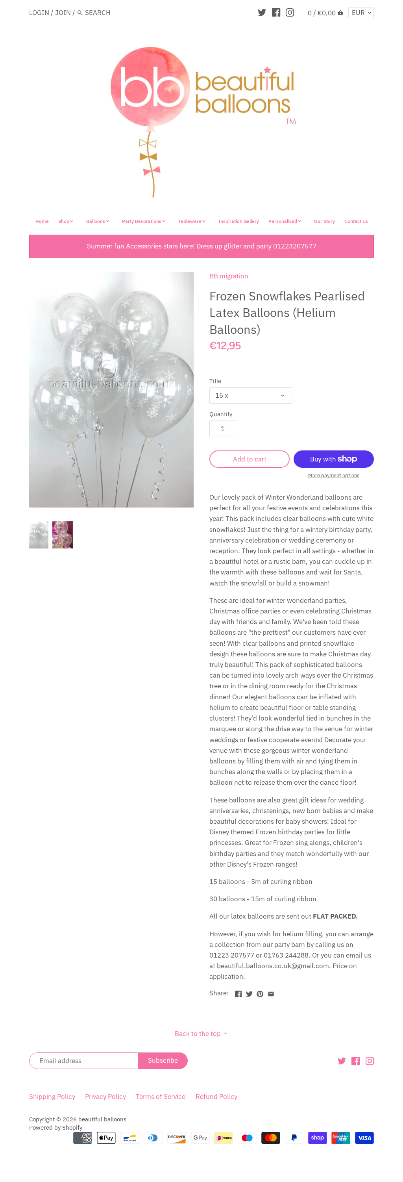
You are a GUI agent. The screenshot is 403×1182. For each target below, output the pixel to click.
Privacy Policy (105, 1096)
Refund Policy (216, 1096)
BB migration (228, 276)
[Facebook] (276, 12)
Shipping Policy (52, 1096)
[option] (38, 534)
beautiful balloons (102, 1119)
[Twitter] (262, 12)
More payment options (333, 475)
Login (39, 12)
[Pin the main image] (260, 992)
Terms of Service (160, 1096)
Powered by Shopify (55, 1127)
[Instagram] (290, 12)
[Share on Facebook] (238, 992)
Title (215, 380)
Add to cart (249, 459)
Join (63, 12)
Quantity (220, 413)
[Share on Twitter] (249, 992)
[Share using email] (271, 992)
